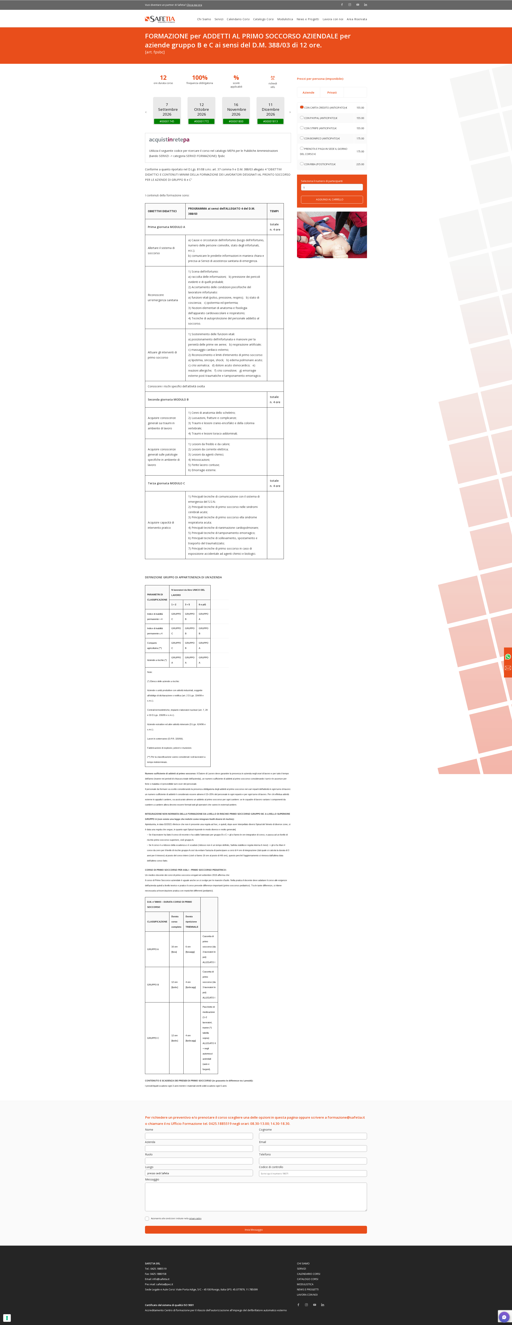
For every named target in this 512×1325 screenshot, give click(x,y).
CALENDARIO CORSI (308, 1274)
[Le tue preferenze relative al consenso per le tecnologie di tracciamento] (7, 1318)
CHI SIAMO (303, 1263)
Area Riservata (357, 19)
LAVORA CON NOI (307, 1294)
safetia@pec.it (164, 1284)
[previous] (146, 111)
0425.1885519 (158, 1268)
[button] (504, 1317)
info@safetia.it (160, 1279)
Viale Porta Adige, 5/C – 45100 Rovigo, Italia (201, 1289)
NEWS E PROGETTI (308, 1289)
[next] (290, 111)
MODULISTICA (305, 1284)
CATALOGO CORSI (307, 1279)
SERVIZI (301, 1268)
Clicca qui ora (194, 5)
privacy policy (195, 1218)
